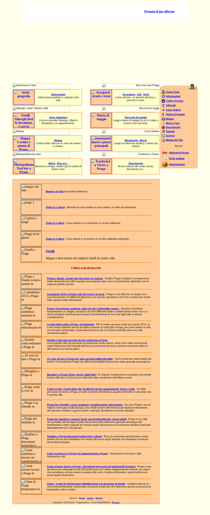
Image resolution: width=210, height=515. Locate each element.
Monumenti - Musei (136, 140)
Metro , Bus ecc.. (58, 163)
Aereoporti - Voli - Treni (135, 94)
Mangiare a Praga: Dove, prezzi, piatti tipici (71, 374)
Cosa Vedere (173, 109)
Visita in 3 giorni (55, 239)
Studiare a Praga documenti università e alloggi (74, 436)
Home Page (172, 92)
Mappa (170, 119)
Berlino (99, 498)
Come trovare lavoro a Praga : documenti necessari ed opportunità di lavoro (91, 466)
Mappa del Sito (174, 140)
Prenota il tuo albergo (159, 11)
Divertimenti (173, 127)
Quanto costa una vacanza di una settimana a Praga (77, 340)
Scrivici (170, 135)
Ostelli (50, 251)
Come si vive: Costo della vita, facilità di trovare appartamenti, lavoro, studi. (91, 389)
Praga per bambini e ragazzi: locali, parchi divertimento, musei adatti (87, 419)
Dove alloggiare (58, 117)
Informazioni (58, 94)
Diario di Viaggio (175, 114)
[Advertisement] (105, 52)
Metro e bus (173, 123)
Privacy (116, 502)
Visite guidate (177, 158)
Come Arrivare (174, 100)
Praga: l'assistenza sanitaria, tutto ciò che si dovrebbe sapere (83, 308)
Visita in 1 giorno (55, 207)
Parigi (82, 498)
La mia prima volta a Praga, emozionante (70, 324)
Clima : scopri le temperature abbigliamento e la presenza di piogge (86, 483)
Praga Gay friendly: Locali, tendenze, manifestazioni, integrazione (85, 404)
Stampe (170, 131)
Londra (90, 498)
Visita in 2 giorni (55, 223)
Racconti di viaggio (136, 117)
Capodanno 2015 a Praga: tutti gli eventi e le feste (76, 294)
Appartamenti (177, 164)
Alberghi (171, 105)
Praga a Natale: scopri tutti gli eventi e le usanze (75, 278)
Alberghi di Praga (179, 152)
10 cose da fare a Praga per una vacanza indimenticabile (80, 358)
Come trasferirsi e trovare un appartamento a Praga (77, 453)
